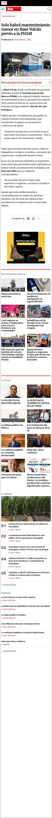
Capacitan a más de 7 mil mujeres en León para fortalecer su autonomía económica (29, 573)
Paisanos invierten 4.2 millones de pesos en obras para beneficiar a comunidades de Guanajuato (27, 561)
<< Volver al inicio (8, 584)
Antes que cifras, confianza (35, 451)
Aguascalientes (8, 16)
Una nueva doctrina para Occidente (11, 476)
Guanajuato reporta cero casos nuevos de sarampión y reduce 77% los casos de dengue (28, 548)
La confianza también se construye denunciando (12, 453)
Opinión (6, 644)
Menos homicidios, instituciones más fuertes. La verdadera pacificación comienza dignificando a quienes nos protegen (38, 480)
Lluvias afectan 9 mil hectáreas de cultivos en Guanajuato (28, 525)
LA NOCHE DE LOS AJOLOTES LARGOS (10, 401)
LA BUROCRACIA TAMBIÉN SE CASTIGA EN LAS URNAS (38, 403)
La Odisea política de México (11, 426)
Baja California (9, 600)
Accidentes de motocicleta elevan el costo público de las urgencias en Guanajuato (27, 536)
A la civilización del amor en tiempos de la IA (38, 428)
